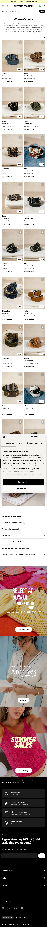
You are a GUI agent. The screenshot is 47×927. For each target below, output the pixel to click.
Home (3, 780)
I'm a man (22, 849)
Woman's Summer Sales (15, 780)
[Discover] (23, 671)
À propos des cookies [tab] (35, 443)
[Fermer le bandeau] (43, 437)
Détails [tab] (20, 443)
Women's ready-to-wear (31, 780)
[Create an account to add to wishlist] (20, 42)
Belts (4, 11)
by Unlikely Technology (26, 924)
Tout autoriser (23, 482)
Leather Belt (14, 11)
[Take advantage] (23, 601)
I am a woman (9, 849)
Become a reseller (21, 917)
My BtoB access (7, 917)
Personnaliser (22, 489)
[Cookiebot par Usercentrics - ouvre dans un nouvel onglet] (29, 437)
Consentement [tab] (8, 443)
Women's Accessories (8, 782)
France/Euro (5, 902)
